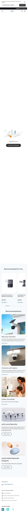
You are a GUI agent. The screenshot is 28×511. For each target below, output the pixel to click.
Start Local (7, 434)
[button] (24, 2)
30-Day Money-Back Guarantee (11, 495)
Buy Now (4, 302)
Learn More (7, 467)
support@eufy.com (8, 484)
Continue (22, 5)
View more (4, 343)
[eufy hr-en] (12, 11)
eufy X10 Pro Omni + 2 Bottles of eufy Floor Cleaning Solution (7, 296)
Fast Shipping (7, 493)
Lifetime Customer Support (10, 500)
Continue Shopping (13, 145)
